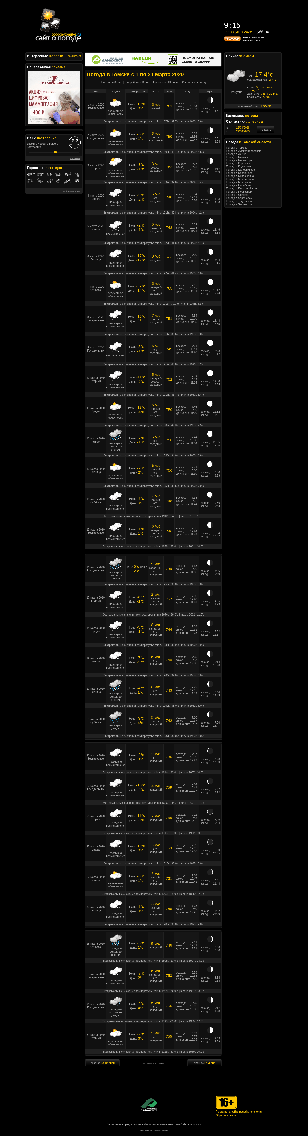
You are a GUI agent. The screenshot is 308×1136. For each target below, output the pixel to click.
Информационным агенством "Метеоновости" (173, 1124)
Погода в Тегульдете (239, 201)
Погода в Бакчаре (237, 157)
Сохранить (75, 158)
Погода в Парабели (238, 185)
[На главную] (58, 41)
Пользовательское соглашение (154, 1131)
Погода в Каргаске (238, 163)
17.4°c (264, 74)
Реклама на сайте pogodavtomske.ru (239, 1111)
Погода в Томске (236, 147)
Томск (266, 106)
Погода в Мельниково (240, 179)
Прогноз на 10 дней (165, 82)
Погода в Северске (238, 194)
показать (265, 129)
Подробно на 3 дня (137, 82)
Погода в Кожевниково (240, 169)
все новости (74, 56)
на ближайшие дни (71, 191)
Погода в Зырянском (239, 204)
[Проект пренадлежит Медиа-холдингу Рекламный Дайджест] (148, 1104)
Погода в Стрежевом (239, 198)
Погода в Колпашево (239, 172)
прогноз (103, 1062)
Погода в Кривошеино (240, 176)
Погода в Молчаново (239, 182)
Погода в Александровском (243, 150)
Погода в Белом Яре (239, 160)
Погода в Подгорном (239, 191)
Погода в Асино (236, 154)
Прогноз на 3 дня (110, 82)
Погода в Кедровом (238, 166)
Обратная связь (226, 1115)
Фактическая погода (194, 82)
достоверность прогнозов (152, 1063)
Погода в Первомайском (241, 188)
